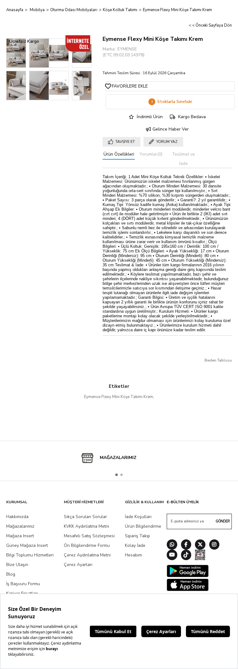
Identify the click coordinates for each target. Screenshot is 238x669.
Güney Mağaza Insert (27, 545)
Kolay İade (135, 545)
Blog (10, 574)
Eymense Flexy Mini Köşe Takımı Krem (118, 397)
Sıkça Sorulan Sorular (85, 517)
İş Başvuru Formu (23, 584)
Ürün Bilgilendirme (143, 526)
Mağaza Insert (20, 536)
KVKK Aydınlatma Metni (86, 526)
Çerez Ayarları (78, 565)
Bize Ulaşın (17, 565)
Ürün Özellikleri (119, 154)
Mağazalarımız (20, 526)
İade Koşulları (138, 517)
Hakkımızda (17, 517)
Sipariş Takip (137, 536)
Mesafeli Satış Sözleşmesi (89, 536)
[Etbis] (200, 556)
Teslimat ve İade (183, 158)
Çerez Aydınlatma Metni (87, 555)
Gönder (223, 521)
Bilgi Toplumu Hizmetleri (30, 555)
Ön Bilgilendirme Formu (87, 545)
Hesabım (133, 555)
